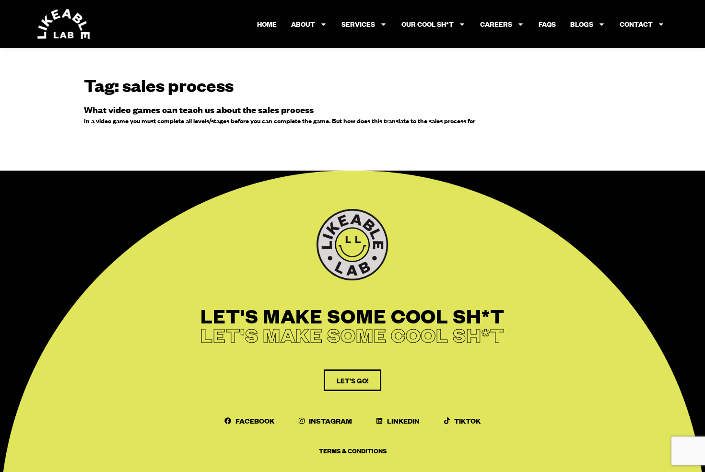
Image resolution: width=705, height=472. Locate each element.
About (303, 24)
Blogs (581, 24)
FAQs (547, 24)
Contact (636, 24)
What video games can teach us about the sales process (199, 109)
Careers (496, 24)
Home (267, 24)
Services (358, 24)
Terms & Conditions (353, 450)
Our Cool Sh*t (427, 24)
